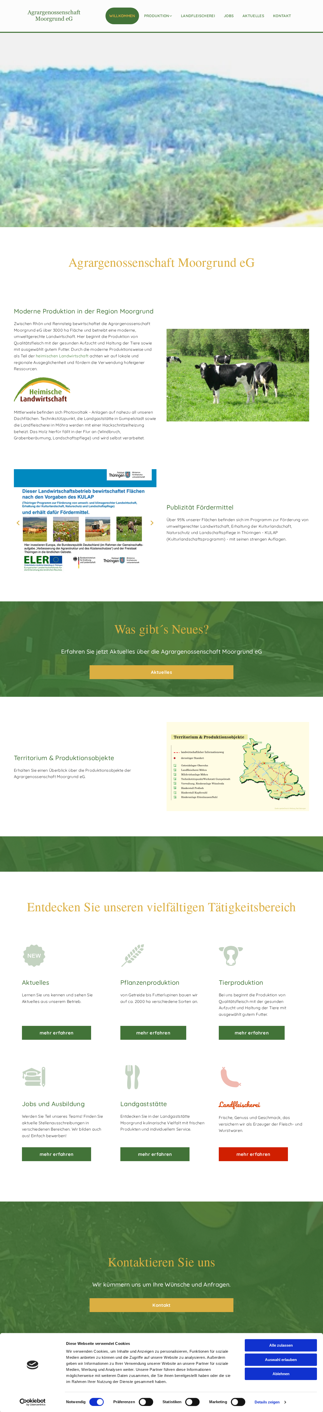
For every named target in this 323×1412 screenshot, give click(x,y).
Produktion (156, 15)
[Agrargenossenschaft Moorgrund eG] (54, 16)
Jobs (229, 15)
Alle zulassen (281, 1345)
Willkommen (122, 15)
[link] (158, 16)
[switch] (146, 1402)
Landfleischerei (198, 15)
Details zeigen (267, 1402)
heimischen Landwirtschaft (62, 355)
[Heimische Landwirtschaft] (85, 389)
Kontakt (282, 15)
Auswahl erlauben (281, 1359)
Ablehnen (281, 1374)
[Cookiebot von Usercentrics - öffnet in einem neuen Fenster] (33, 1402)
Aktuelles (253, 15)
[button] (161, 672)
